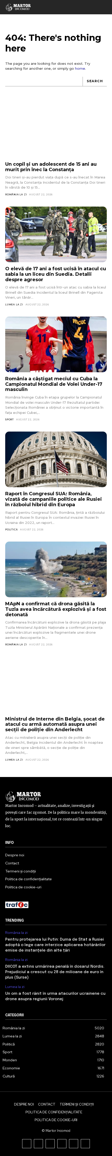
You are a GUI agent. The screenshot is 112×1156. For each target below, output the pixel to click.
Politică (11, 529)
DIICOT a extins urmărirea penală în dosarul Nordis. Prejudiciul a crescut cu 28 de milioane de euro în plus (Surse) (54, 972)
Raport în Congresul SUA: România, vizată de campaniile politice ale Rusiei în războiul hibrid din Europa (53, 499)
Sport (9, 419)
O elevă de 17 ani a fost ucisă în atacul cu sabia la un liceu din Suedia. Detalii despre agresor (55, 274)
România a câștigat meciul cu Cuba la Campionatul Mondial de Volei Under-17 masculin (53, 384)
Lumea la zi (14, 304)
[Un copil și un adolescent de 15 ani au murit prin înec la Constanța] (56, 130)
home (80, 68)
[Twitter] (73, 1143)
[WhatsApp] (85, 1143)
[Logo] (18, 7)
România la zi (16, 194)
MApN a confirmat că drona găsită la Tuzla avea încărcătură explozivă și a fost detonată (55, 609)
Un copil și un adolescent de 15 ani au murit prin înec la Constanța (51, 166)
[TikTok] (50, 1143)
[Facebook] (26, 1143)
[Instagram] (38, 1143)
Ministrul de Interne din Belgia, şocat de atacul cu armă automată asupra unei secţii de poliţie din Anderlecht (55, 724)
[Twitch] (61, 1143)
